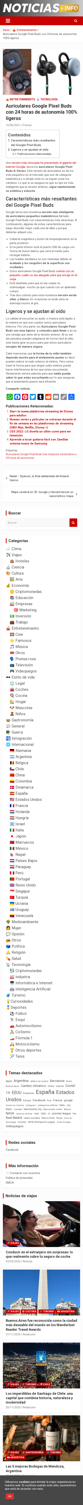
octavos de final (24, 1113)
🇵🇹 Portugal (20, 879)
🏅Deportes (16, 1007)
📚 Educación (21, 597)
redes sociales (32, 1118)
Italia (62, 1105)
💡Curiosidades (19, 1001)
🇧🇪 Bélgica (19, 763)
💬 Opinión (15, 934)
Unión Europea (64, 1122)
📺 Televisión (21, 665)
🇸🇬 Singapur (20, 891)
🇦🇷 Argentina (21, 756)
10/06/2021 (13, 125)
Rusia (59, 1118)
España (45, 1092)
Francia (57, 1100)
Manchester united (52, 1109)
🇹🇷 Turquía (19, 897)
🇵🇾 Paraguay (20, 866)
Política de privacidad (19, 1178)
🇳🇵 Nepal (17, 854)
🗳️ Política (15, 946)
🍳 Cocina (18, 695)
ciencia (60, 1086)
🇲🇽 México (19, 848)
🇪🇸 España (19, 793)
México (67, 1109)
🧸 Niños (17, 714)
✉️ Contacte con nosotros (23, 1173)
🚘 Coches (19, 689)
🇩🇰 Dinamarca (21, 787)
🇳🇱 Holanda (20, 811)
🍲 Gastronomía (19, 720)
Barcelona (57, 1081)
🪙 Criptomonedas (26, 591)
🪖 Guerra (14, 732)
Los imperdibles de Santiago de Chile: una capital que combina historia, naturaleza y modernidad (39, 1397)
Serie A (67, 1118)
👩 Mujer (13, 928)
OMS (36, 1113)
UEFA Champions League (41, 1122)
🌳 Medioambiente (22, 922)
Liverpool (18, 1109)
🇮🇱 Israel (17, 824)
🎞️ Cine (16, 634)
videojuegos (14, 1126)
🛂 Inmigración (19, 738)
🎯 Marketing (25, 610)
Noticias (27, 1261)
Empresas (28, 1093)
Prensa (27, 125)
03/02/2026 (13, 1261)
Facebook (39, 1100)
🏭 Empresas (21, 604)
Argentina (21, 1081)
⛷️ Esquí (17, 1019)
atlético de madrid (39, 1081)
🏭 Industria (20, 977)
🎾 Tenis (17, 1056)
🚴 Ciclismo (20, 1032)
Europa (27, 1100)
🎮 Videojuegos (23, 671)
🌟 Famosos (20, 640)
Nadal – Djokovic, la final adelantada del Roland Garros (39, 478)
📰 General (15, 726)
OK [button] (9, 1496)
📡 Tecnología (47, 99)
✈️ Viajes (14, 555)
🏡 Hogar (18, 701)
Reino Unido (48, 1118)
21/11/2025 (13, 1334)
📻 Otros (13, 940)
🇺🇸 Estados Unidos (26, 799)
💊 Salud (13, 958)
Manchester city (33, 1109)
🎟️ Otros (17, 652)
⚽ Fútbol (18, 1013)
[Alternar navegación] (8, 20)
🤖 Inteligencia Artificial (30, 989)
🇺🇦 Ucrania (19, 903)
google (68, 1100)
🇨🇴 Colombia (21, 781)
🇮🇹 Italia (17, 830)
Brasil (69, 1081)
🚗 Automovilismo (26, 1025)
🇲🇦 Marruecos (22, 842)
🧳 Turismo (15, 995)
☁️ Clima (13, 549)
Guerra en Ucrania (15, 1105)
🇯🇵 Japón (18, 836)
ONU (43, 1113)
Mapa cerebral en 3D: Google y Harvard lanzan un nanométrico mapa (42, 494)
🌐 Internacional (20, 744)
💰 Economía (17, 585)
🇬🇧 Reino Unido (23, 885)
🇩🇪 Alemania (20, 750)
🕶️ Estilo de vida (20, 677)
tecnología (11, 1122)
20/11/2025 (13, 1407)
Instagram (31, 1105)
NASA (10, 1113)
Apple (9, 1081)
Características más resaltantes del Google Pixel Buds (33, 143)
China (51, 1086)
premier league (61, 1113)
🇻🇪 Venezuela (21, 915)
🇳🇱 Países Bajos (23, 860)
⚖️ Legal (17, 683)
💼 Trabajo (19, 622)
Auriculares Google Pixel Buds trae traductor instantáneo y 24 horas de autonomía (41, 456)
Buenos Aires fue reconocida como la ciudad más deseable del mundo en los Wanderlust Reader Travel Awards (41, 1324)
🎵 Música (19, 646)
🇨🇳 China (17, 775)
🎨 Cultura (15, 573)
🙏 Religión (15, 952)
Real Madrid (14, 1118)
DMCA (10, 1182)
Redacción (29, 1334)
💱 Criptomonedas (26, 970)
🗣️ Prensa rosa (23, 659)
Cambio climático (33, 1086)
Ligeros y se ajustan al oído (29, 149)
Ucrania (22, 1122)
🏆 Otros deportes (25, 1050)
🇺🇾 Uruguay (19, 909)
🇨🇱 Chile (17, 769)
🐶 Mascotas (21, 707)
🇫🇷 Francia (19, 805)
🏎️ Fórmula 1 (21, 1038)
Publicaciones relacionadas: (34, 153)
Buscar (73, 522)
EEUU (16, 1092)
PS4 (74, 1114)
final (49, 1100)
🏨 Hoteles (19, 561)
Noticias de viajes (21, 1196)
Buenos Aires (12, 1086)
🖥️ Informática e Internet (31, 983)
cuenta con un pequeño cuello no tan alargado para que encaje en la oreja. (43, 275)
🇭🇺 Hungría (19, 818)
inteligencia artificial (48, 1105)
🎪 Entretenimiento (20, 99)
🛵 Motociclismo (25, 1044)
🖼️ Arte (16, 579)
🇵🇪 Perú (16, 873)
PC (49, 1114)
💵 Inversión (20, 616)
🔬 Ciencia (15, 567)
